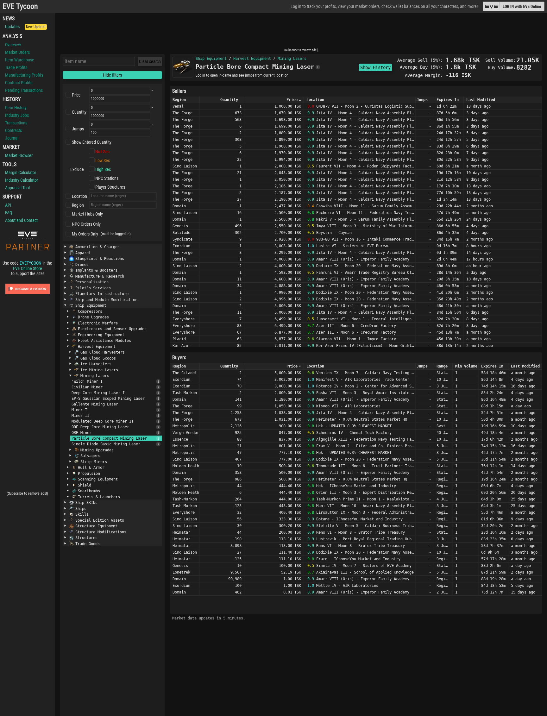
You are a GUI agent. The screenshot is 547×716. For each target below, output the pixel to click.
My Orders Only (85, 233)
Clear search (150, 61)
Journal (11, 138)
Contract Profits (18, 82)
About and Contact (21, 220)
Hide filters (112, 75)
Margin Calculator (20, 172)
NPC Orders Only (86, 224)
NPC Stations (106, 178)
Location (79, 196)
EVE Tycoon (20, 6)
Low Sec (102, 160)
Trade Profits (16, 67)
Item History (16, 107)
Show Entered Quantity (91, 142)
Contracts (13, 130)
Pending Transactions (24, 90)
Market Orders (17, 52)
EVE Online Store (27, 268)
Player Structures (110, 187)
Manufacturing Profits (24, 75)
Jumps (78, 128)
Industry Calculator (21, 180)
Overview (13, 44)
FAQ (8, 212)
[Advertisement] (301, 32)
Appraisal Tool (17, 187)
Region (78, 205)
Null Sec (102, 151)
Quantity (79, 112)
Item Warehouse (19, 59)
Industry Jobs (17, 115)
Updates (25, 26)
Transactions (16, 122)
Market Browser (19, 155)
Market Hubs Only (87, 214)
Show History (375, 67)
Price (76, 94)
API (8, 205)
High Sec (103, 169)
